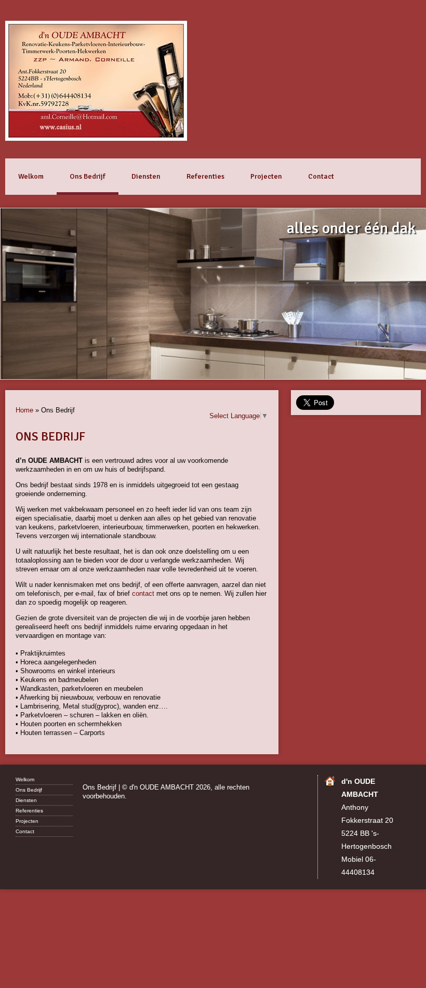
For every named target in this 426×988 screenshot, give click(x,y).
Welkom (31, 176)
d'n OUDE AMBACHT (96, 81)
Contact (321, 176)
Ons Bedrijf (87, 176)
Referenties (205, 176)
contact (143, 593)
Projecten (266, 176)
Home (24, 410)
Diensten (146, 176)
